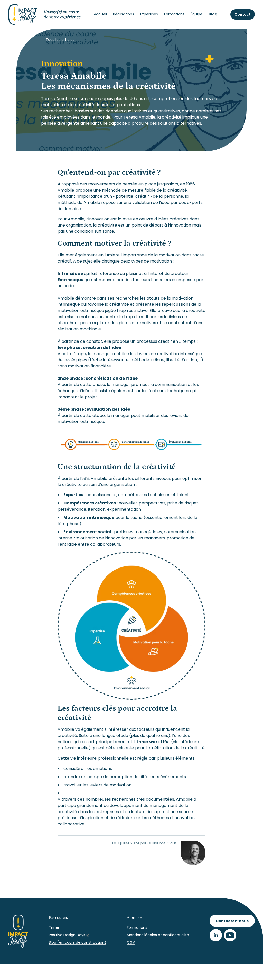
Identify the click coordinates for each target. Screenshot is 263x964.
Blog (213, 14)
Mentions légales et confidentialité (158, 935)
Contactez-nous (232, 920)
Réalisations (123, 14)
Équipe (196, 14)
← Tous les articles (57, 39)
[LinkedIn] (216, 935)
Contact (242, 14)
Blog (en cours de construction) (77, 942)
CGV (131, 942)
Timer (54, 927)
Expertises (149, 14)
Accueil (100, 14)
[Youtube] (230, 935)
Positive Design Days (67, 935)
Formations (174, 14)
